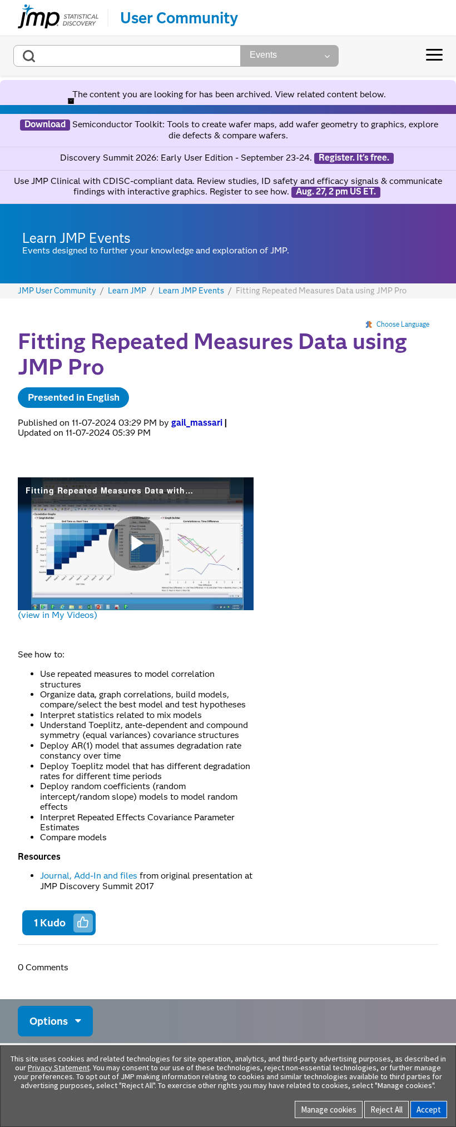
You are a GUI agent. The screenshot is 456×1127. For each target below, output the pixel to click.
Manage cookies (328, 1109)
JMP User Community (57, 291)
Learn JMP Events (191, 291)
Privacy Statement (59, 1068)
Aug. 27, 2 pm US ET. (336, 192)
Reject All (386, 1109)
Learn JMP (127, 291)
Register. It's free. (354, 158)
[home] (58, 17)
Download (45, 124)
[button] (82, 921)
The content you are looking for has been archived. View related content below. (228, 94)
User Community (179, 18)
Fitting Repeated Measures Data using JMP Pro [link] (321, 291)
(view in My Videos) (57, 615)
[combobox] (127, 56)
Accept (429, 1109)
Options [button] (48, 1021)
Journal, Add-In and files (88, 875)
